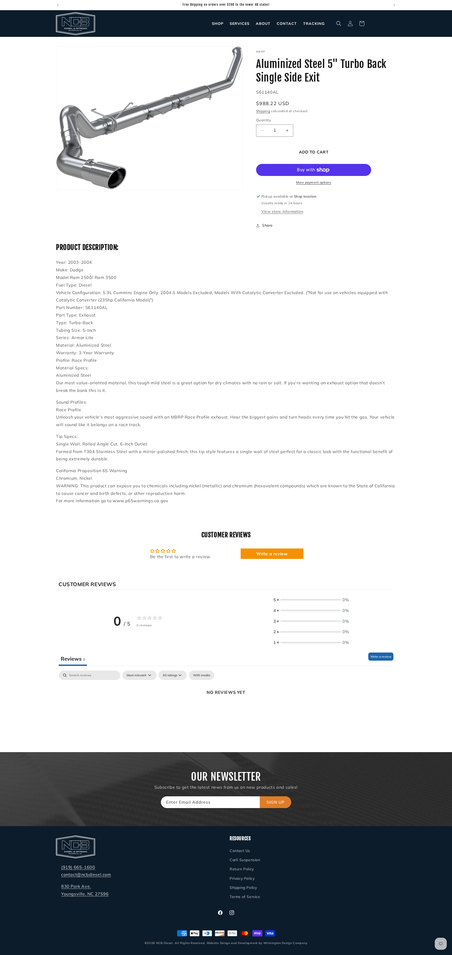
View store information (282, 211)
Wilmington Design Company (285, 943)
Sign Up (276, 802)
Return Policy (242, 869)
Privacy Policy (242, 878)
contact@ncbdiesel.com (86, 874)
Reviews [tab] (73, 658)
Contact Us (240, 851)
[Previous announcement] (58, 5)
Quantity (263, 120)
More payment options (313, 182)
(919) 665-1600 (78, 867)
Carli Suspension (245, 860)
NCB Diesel (164, 943)
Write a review (271, 553)
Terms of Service (245, 897)
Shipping (263, 111)
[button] (338, 23)
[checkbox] (201, 675)
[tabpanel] (226, 710)
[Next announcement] (394, 5)
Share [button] (267, 225)
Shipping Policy (243, 887)
